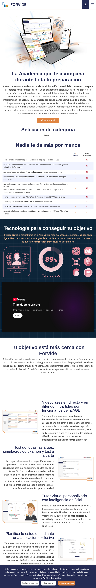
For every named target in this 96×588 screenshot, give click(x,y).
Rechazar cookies (30, 583)
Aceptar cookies (66, 583)
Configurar (49, 583)
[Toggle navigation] (92, 4)
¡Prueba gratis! (48, 120)
